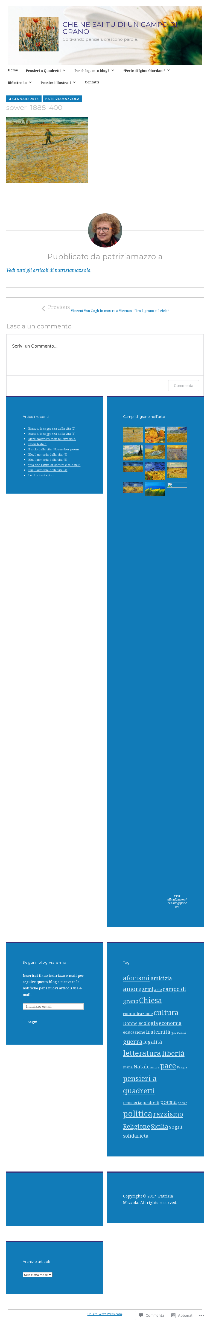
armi (147, 989)
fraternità (158, 1031)
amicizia (161, 978)
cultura (166, 1012)
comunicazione (138, 1013)
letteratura (142, 1053)
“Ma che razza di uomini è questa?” (54, 465)
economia (170, 1023)
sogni (175, 1126)
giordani (178, 1032)
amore (132, 989)
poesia (168, 1102)
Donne (130, 1023)
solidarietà (135, 1135)
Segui (32, 1022)
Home (13, 70)
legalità (152, 1041)
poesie (182, 1103)
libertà (173, 1053)
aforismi (136, 978)
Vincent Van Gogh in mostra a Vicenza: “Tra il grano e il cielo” (108, 308)
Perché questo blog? (92, 70)
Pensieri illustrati (56, 82)
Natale (141, 1066)
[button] (133, 435)
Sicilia (159, 1126)
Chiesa (150, 1000)
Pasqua (182, 1067)
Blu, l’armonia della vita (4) (47, 470)
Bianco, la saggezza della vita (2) (51, 428)
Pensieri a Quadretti (43, 70)
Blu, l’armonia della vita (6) (47, 454)
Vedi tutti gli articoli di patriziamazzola (48, 270)
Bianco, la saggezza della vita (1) (51, 434)
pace (168, 1065)
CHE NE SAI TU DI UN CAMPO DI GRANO (120, 27)
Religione (136, 1126)
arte (158, 989)
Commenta (183, 385)
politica (137, 1113)
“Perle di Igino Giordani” (144, 70)
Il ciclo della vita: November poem (53, 449)
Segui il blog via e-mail (46, 962)
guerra (132, 1041)
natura (154, 1067)
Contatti (92, 82)
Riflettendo (17, 82)
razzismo (168, 1113)
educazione (134, 1032)
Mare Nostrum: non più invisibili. (52, 439)
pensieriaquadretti (141, 1102)
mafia (128, 1067)
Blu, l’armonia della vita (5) (47, 459)
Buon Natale (37, 444)
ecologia (148, 1023)
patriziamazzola (62, 99)
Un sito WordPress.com (105, 1314)
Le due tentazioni (41, 475)
